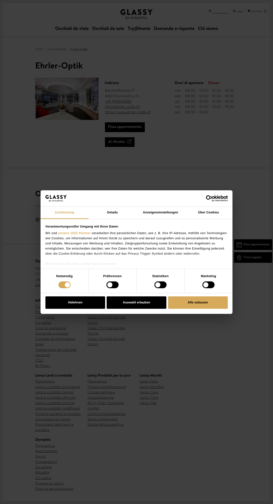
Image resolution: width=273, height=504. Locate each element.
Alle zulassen (198, 302)
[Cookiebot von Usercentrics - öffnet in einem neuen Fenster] (209, 198)
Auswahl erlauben (136, 302)
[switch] (112, 284)
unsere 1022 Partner (74, 233)
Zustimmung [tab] (64, 212)
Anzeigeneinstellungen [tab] (160, 212)
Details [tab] (112, 212)
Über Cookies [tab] (208, 212)
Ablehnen (75, 302)
